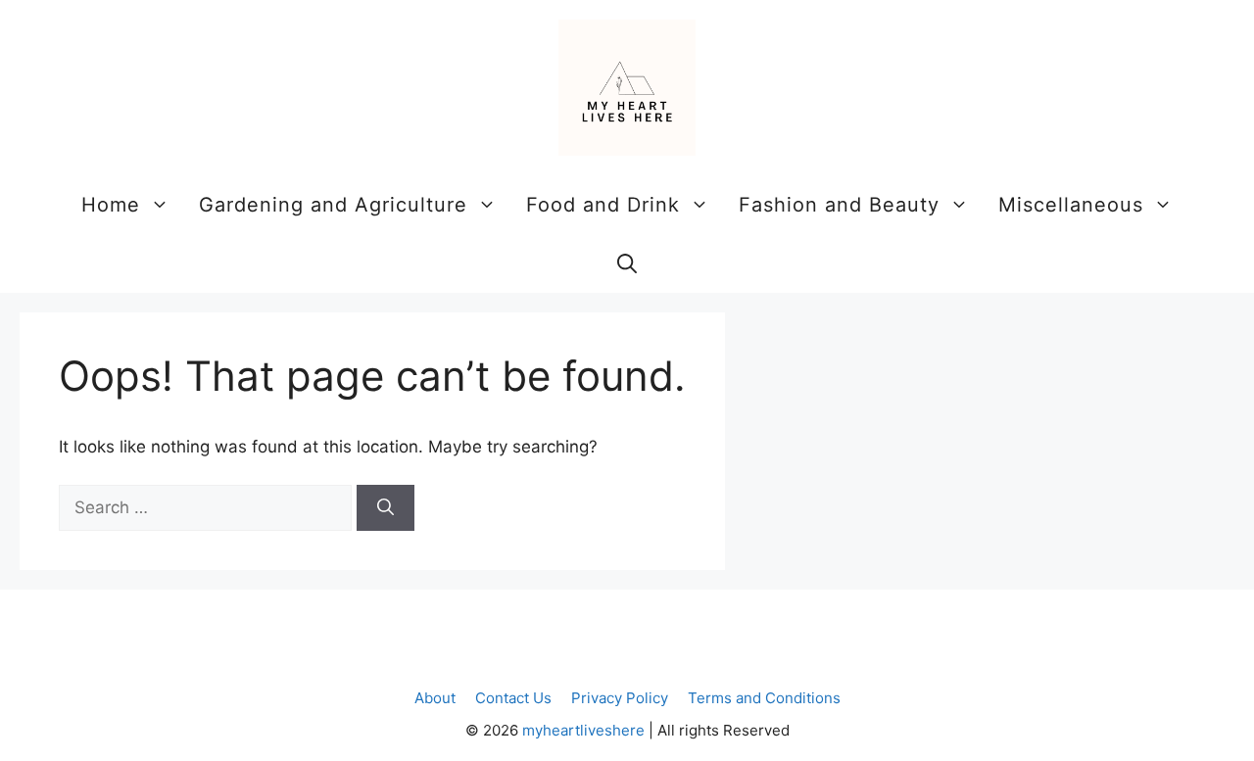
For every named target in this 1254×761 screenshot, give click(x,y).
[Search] (385, 508)
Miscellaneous (1070, 204)
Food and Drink (603, 204)
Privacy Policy (619, 698)
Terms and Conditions (764, 698)
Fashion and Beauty (839, 204)
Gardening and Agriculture (333, 204)
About (435, 698)
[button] (627, 263)
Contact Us (513, 698)
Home (110, 204)
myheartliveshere (583, 730)
